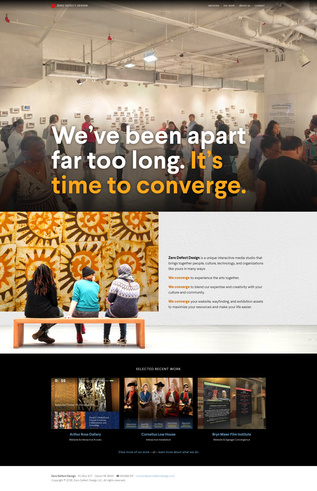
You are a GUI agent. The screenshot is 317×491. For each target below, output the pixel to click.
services (213, 5)
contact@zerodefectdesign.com (155, 476)
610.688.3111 (126, 476)
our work (229, 5)
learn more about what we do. (178, 452)
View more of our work (134, 452)
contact (259, 5)
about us (244, 5)
